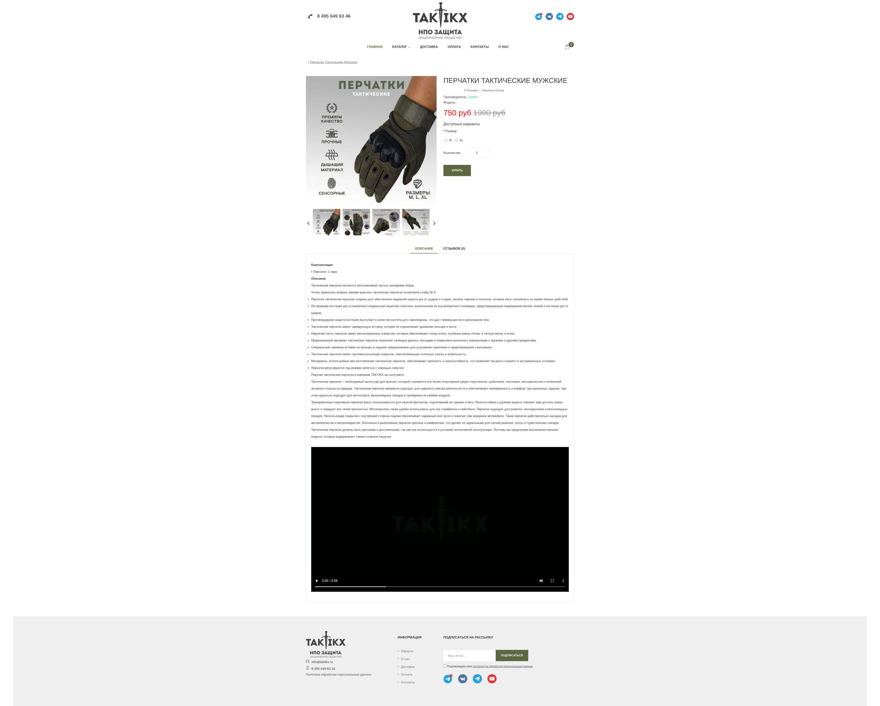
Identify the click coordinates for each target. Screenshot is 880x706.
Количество (452, 153)
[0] (567, 47)
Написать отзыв (493, 90)
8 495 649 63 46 (333, 16)
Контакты (408, 682)
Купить (457, 170)
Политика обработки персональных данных (338, 674)
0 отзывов (471, 90)
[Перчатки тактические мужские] (326, 222)
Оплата (406, 674)
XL (461, 140)
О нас (405, 659)
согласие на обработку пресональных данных (503, 666)
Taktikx (473, 97)
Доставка (408, 666)
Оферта (407, 651)
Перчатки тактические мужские (333, 62)
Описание (424, 248)
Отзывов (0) (454, 248)
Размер (451, 131)
